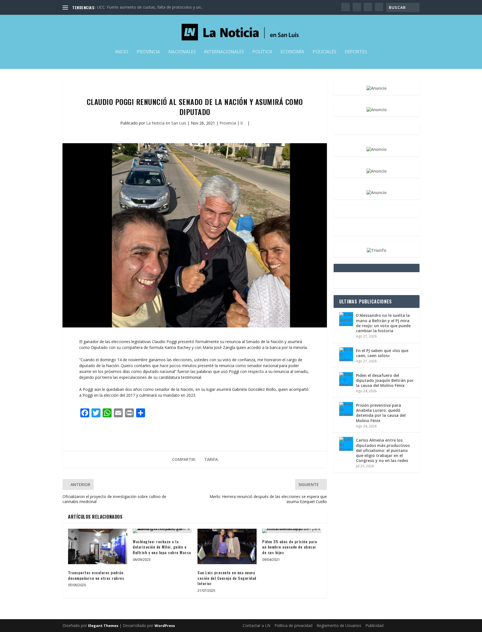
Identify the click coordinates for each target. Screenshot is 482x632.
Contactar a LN (256, 625)
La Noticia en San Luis (166, 123)
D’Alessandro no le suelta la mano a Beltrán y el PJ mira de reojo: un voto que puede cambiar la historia (383, 323)
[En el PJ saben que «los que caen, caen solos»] (346, 354)
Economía (292, 52)
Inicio (121, 52)
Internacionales (224, 52)
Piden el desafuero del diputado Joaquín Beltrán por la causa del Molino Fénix (385, 380)
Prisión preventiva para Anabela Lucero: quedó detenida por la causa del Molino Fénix (381, 413)
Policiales (324, 52)
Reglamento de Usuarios (339, 625)
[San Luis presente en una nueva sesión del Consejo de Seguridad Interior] (227, 546)
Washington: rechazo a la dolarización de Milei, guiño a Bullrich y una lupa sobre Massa (162, 546)
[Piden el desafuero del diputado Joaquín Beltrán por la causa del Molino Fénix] (346, 379)
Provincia (148, 52)
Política (262, 52)
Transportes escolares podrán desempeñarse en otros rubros (96, 575)
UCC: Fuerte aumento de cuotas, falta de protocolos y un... (150, 7)
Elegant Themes (103, 625)
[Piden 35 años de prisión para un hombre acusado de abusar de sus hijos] (291, 531)
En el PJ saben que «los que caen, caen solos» (382, 353)
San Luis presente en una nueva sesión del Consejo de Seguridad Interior (226, 577)
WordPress (165, 625)
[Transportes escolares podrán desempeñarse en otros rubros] (97, 546)
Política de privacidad (293, 625)
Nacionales (182, 52)
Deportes (356, 52)
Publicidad (374, 625)
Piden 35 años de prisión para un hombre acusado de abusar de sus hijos (289, 546)
